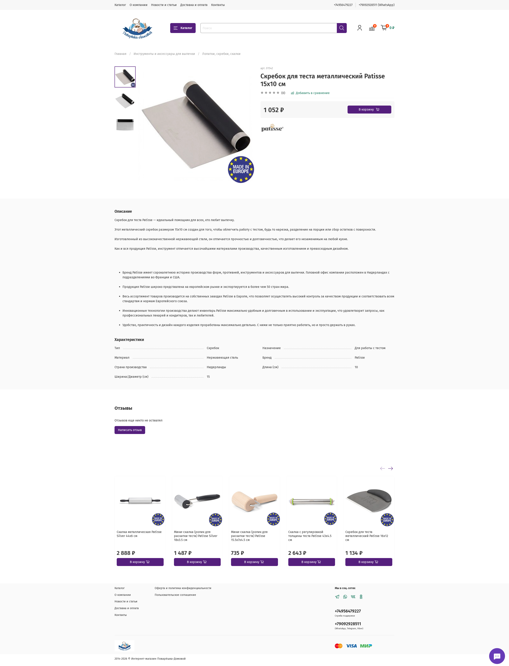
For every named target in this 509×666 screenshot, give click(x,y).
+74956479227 (343, 5)
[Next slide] (246, 125)
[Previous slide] (145, 125)
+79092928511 (348, 623)
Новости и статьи (164, 5)
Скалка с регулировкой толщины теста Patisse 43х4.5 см (309, 536)
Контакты (218, 5)
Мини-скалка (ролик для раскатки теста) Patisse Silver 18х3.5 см (195, 536)
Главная (120, 54)
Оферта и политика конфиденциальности (183, 588)
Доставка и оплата (194, 5)
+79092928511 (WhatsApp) (376, 5)
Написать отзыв (130, 430)
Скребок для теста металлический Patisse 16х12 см (366, 536)
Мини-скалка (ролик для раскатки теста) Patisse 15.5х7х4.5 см (249, 536)
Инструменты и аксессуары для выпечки (164, 54)
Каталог (120, 5)
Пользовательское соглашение (175, 595)
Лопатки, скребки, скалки (221, 54)
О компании (139, 5)
